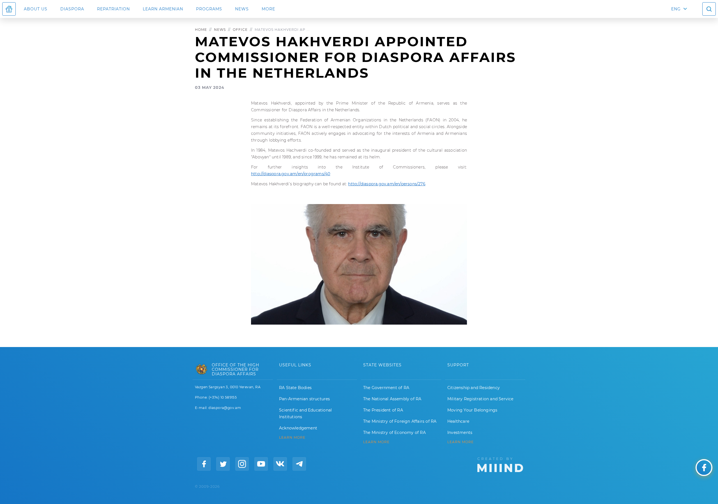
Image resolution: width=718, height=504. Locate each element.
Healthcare (458, 421)
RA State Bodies (295, 387)
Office (240, 29)
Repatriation (113, 8)
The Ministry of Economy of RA (394, 432)
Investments (459, 432)
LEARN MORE (292, 437)
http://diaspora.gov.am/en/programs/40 (290, 173)
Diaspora (72, 8)
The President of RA (383, 410)
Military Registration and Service (480, 398)
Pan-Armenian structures (304, 398)
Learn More (460, 442)
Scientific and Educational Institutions (305, 413)
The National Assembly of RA (392, 398)
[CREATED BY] (500, 464)
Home (201, 29)
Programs (209, 8)
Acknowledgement (298, 428)
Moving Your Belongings (472, 410)
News (242, 8)
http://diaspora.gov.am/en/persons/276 (386, 183)
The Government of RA (386, 387)
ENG (676, 8)
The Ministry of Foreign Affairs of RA (399, 421)
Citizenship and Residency (473, 387)
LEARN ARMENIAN (163, 8)
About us (35, 8)
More (268, 8)
